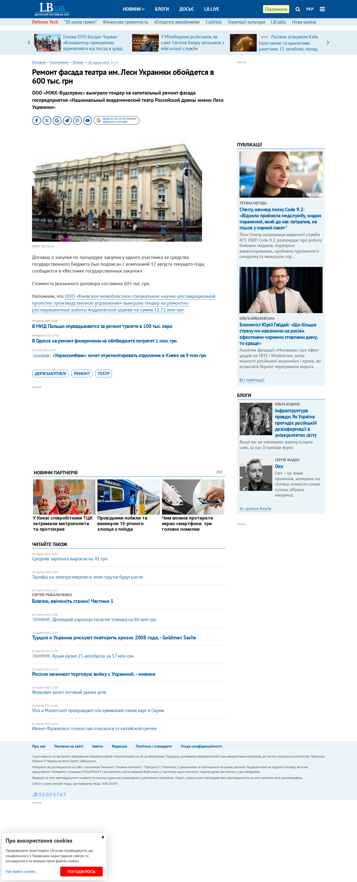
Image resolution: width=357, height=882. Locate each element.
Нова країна (304, 22)
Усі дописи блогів (255, 508)
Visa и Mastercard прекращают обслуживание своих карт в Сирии (98, 710)
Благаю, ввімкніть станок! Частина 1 (72, 601)
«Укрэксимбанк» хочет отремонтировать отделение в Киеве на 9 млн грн (120, 355)
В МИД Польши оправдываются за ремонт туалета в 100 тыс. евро (102, 326)
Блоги (162, 9)
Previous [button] (29, 42)
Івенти (97, 746)
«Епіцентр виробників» (177, 22)
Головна (39, 62)
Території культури (246, 22)
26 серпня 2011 (99, 63)
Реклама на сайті (68, 746)
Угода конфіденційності (201, 746)
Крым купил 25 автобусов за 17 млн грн (84, 656)
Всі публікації (251, 380)
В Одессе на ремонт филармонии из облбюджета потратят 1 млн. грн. (105, 340)
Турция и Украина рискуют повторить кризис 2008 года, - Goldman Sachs (114, 637)
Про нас (39, 746)
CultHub (214, 22)
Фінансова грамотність (125, 22)
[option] (81, 42)
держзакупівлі (50, 373)
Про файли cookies (20, 871)
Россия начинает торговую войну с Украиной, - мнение (93, 673)
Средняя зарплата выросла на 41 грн (69, 559)
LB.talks (278, 22)
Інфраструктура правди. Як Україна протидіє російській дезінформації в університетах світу (296, 422)
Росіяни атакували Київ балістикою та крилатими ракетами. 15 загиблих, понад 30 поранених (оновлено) (288, 46)
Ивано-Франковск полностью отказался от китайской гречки (94, 728)
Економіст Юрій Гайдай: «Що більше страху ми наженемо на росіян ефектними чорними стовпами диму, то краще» (278, 333)
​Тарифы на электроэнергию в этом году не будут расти (87, 577)
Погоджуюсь (81, 872)
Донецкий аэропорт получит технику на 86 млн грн (95, 619)
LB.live (211, 9)
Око (279, 466)
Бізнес (78, 62)
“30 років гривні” (80, 22)
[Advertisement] (128, 424)
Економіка (59, 62)
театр (104, 373)
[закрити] (103, 837)
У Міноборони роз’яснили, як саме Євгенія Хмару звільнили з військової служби (192, 42)
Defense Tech (45, 22)
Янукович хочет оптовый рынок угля (69, 692)
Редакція (119, 746)
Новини (132, 9)
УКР (310, 9)
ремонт (82, 373)
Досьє (186, 9)
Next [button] (328, 42)
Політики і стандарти (154, 746)
